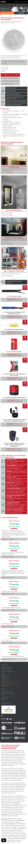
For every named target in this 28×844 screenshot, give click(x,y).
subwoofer (4, 814)
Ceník (2, 695)
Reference (4, 675)
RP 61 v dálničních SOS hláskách (14, 271)
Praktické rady (5, 670)
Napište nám (4, 697)
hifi (24, 786)
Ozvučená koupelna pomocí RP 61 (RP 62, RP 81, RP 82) (14, 166)
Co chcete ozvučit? (7, 13)
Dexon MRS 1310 (5, 818)
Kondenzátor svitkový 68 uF (14, 329)
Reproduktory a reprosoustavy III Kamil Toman (14, 374)
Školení (3, 673)
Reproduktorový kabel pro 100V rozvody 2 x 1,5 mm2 (14, 312)
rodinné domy (20, 820)
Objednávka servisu (6, 683)
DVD (15, 827)
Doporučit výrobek (8, 84)
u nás (20, 512)
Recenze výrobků (5, 676)
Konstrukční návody (6, 668)
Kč (21, 5)
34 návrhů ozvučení (14, 351)
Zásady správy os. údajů (7, 693)
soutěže (10, 172)
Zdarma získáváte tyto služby (11, 81)
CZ (25, 5)
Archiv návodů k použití (7, 671)
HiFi (2, 757)
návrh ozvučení (10, 505)
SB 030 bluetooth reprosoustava (14, 397)
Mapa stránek (4, 685)
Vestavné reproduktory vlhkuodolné (11, 22)
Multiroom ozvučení (10, 21)
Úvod (2, 21)
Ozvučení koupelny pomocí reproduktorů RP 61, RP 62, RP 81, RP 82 (14, 238)
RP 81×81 (15, 802)
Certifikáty (4, 678)
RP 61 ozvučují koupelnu (14, 210)
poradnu (23, 490)
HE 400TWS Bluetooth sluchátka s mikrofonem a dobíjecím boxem (14, 420)
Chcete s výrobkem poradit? (11, 78)
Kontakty (23, 1)
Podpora (17, 1)
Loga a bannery (5, 680)
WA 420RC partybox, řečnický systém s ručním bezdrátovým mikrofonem (14, 445)
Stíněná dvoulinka (14, 296)
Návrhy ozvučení (5, 666)
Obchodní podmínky (6, 691)
